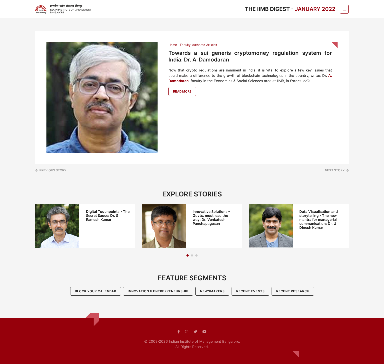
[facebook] (179, 331)
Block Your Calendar (95, 291)
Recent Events (250, 291)
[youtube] (204, 331)
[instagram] (186, 331)
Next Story (335, 170)
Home (172, 45)
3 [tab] (196, 255)
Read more (182, 91)
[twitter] (195, 331)
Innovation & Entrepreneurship (158, 291)
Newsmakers (212, 291)
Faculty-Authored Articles (198, 45)
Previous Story (52, 170)
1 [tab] (187, 255)
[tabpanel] (85, 226)
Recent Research (292, 291)
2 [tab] (192, 255)
